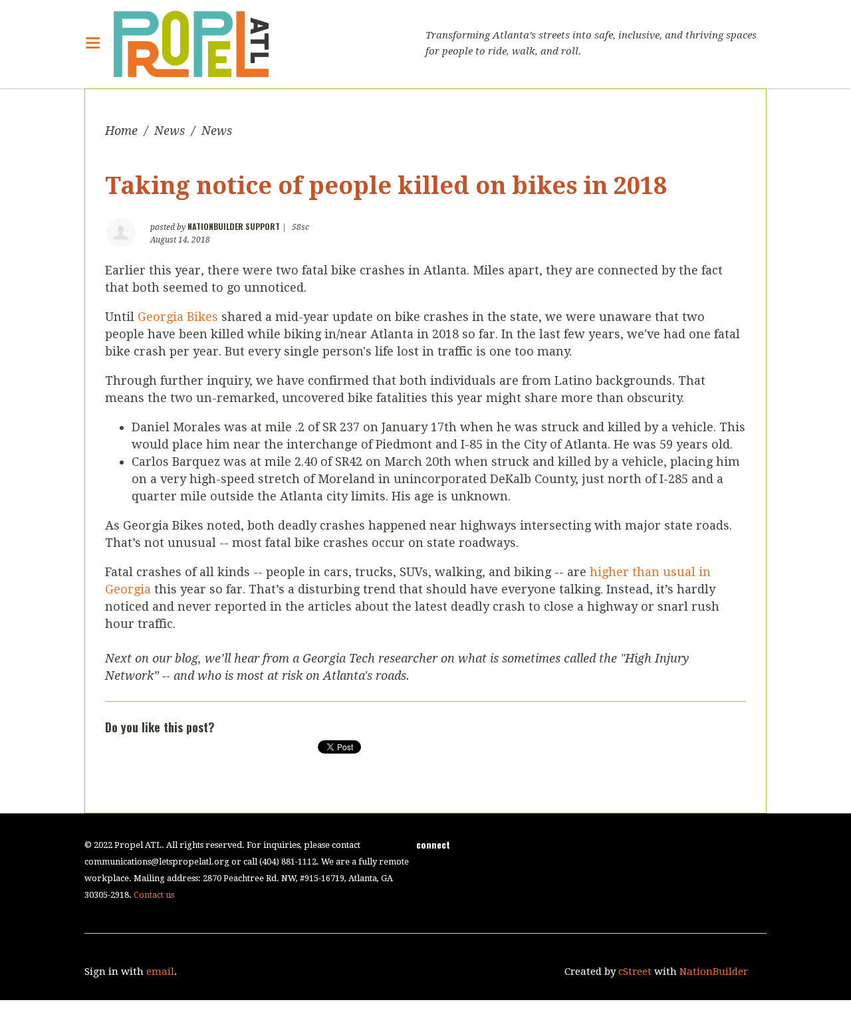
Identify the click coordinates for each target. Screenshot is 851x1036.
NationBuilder (713, 972)
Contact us (154, 895)
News (169, 131)
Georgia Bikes (178, 317)
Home (121, 131)
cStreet (635, 972)
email (160, 972)
